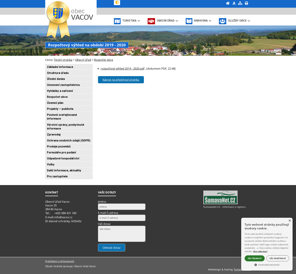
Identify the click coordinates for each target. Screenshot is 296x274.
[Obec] (83, 14)
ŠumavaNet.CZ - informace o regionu (224, 206)
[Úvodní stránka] (228, 4)
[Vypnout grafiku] (234, 4)
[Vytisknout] (246, 4)
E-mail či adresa (108, 213)
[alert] (267, 244)
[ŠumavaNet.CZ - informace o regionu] (220, 203)
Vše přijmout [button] (255, 258)
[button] (267, 264)
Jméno (102, 202)
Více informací (260, 251)
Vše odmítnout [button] (277, 258)
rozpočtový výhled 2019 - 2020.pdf (122, 68)
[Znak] (117, 2)
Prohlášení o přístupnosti (59, 261)
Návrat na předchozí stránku (120, 80)
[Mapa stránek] (240, 4)
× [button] (289, 220)
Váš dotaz (104, 224)
